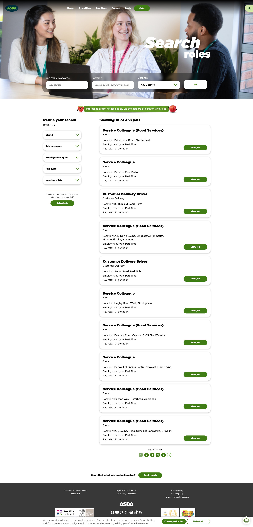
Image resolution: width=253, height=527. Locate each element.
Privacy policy (177, 491)
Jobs (141, 8)
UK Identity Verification (126, 494)
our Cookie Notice (144, 520)
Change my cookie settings (177, 497)
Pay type (51, 168)
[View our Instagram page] (122, 512)
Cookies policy (177, 494)
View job (195, 147)
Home (70, 8)
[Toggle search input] (249, 8)
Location (97, 78)
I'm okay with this (173, 521)
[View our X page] (126, 512)
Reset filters (49, 125)
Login (128, 8)
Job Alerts (62, 203)
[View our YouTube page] (117, 512)
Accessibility (76, 494)
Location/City (54, 180)
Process (116, 8)
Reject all (198, 521)
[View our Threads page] (141, 512)
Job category (54, 146)
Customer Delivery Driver (125, 194)
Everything (85, 8)
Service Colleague (119, 162)
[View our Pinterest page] (131, 512)
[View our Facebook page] (112, 512)
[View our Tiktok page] (136, 512)
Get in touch (150, 475)
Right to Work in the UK (126, 491)
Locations (101, 8)
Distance (143, 77)
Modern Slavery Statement (75, 491)
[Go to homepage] (11, 7)
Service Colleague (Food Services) (133, 130)
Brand (49, 134)
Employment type (57, 157)
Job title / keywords (58, 78)
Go (195, 84)
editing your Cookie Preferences (131, 523)
